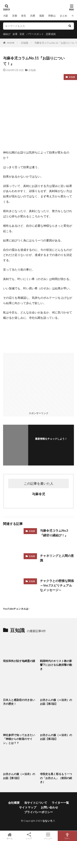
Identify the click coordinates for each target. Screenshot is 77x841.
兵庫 (32, 15)
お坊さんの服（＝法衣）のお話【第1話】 (19, 776)
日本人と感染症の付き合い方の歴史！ (19, 701)
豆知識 (24, 42)
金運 (15, 34)
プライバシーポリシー (38, 812)
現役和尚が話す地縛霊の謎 (19, 660)
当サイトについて (35, 802)
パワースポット (35, 34)
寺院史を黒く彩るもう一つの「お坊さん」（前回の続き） (56, 777)
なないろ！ (49, 820)
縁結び (6, 34)
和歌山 (52, 15)
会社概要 (14, 802)
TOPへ (67, 838)
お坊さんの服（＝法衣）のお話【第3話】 (56, 701)
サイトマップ (27, 807)
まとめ (63, 15)
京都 (14, 15)
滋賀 (41, 15)
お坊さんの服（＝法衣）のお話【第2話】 (56, 737)
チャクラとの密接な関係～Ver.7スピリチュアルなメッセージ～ (57, 585)
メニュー (48, 838)
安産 (22, 34)
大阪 (5, 15)
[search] (70, 26)
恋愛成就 (51, 34)
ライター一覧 (60, 802)
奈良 (23, 15)
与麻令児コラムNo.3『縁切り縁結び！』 (54, 533)
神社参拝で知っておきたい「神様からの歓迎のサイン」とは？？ (19, 738)
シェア (29, 838)
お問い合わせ (49, 807)
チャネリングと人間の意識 (57, 558)
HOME (11, 42)
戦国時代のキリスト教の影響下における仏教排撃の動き (56, 664)
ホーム (10, 838)
